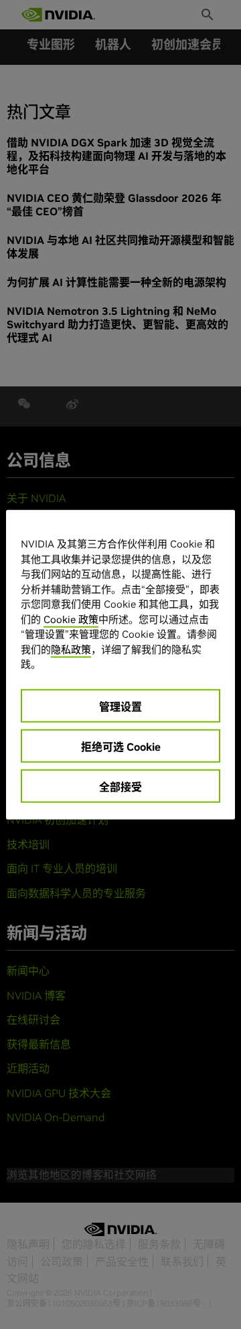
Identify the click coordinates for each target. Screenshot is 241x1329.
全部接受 (120, 786)
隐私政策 (71, 648)
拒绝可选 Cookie (121, 746)
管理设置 (120, 706)
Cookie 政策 (71, 618)
